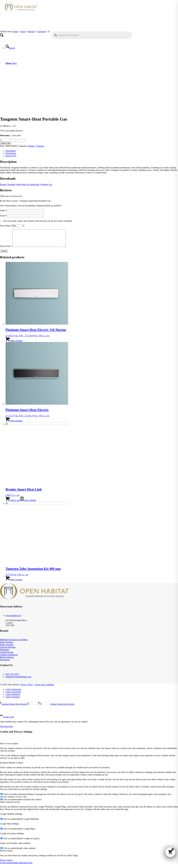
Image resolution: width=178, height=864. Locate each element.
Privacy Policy (27, 684)
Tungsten (40, 146)
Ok (1, 726)
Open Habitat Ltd (13, 615)
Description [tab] (11, 151)
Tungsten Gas (46, 184)
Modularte (4, 649)
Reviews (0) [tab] (11, 156)
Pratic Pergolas (6, 642)
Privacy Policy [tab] (6, 851)
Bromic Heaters (7, 657)
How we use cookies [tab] (9, 743)
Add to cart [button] (15, 500)
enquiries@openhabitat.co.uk (18, 676)
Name (3, 210)
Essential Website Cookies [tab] (11, 763)
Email (3, 215)
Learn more (8, 726)
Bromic (31, 146)
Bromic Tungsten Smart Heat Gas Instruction (19, 184)
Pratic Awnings (6, 644)
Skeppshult (5, 659)
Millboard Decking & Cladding (14, 639)
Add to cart (5, 143)
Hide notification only (23, 862)
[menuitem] (92, 31)
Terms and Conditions (44, 684)
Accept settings (6, 862)
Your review (6, 246)
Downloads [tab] (11, 153)
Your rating (6, 225)
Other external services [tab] (10, 802)
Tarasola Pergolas (7, 647)
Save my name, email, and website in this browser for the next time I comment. (37, 221)
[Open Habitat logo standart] (21, 13)
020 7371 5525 (12, 674)
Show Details (30, 500)
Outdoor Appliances (9, 654)
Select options (16, 340)
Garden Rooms (6, 652)
